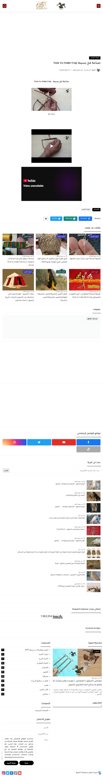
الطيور (25, 672)
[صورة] (93, 485)
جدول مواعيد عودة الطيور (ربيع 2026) (71, 586)
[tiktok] (88, 449)
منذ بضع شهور (78, 584)
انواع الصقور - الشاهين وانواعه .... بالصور (70, 507)
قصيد (25, 685)
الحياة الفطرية (25, 663)
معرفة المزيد (11, 763)
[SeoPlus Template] (99, 772)
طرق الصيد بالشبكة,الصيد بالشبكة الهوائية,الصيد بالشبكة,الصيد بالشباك (52, 297)
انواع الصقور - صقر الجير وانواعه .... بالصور (69, 541)
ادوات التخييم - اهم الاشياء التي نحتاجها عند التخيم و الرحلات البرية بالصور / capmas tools (19, 297)
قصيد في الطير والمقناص (75, 495)
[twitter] (39, 442)
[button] (85, 218)
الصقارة (25, 667)
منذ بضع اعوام (78, 481)
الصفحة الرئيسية (41, 710)
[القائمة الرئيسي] (98, 6)
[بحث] (4, 6)
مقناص (25, 694)
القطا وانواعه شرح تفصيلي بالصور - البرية (70, 563)
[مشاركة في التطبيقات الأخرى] (46, 218)
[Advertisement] (51, 31)
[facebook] (88, 442)
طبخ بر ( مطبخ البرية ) (25, 681)
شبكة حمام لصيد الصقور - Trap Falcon (71, 529)
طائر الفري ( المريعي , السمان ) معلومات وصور (67, 575)
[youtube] (64, 442)
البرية (78, 773)
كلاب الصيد (25, 689)
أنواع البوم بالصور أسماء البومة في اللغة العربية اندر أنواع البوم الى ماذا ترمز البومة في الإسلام (51, 552)
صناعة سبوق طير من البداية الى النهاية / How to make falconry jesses (20, 262)
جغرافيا (25, 676)
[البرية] (51, 5)
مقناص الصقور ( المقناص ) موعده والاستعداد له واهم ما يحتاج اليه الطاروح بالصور (77, 683)
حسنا (26, 763)
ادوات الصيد (95, 58)
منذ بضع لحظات (94, 256)
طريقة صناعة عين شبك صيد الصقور (85, 259)
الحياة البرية (25, 658)
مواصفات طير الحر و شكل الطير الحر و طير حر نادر (67, 518)
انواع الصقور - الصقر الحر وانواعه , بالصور (70, 484)
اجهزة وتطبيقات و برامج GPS (25, 650)
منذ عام (80, 515)
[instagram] (15, 442)
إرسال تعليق (92, 319)
